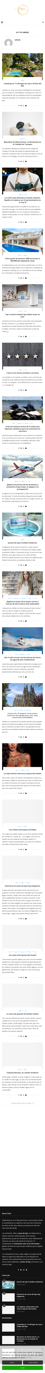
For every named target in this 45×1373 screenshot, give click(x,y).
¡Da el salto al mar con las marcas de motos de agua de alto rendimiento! (22, 658)
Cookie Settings (33, 1362)
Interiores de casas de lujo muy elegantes (22, 886)
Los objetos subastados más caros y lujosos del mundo (28, 1308)
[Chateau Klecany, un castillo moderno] (22, 1055)
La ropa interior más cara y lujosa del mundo (22, 773)
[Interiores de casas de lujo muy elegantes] (22, 869)
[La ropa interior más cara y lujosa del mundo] (22, 756)
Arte (19, 255)
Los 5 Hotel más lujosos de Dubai (22, 830)
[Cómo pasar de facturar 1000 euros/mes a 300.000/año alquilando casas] (22, 241)
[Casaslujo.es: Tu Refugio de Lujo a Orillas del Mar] (22, 66)
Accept (23, 1368)
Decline (12, 1362)
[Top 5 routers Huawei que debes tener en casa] (22, 297)
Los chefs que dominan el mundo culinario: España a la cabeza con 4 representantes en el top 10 (22, 200)
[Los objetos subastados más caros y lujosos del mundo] (8, 1310)
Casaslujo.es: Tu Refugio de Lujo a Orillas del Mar (22, 84)
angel (18, 40)
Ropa (26, 423)
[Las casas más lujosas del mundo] (22, 938)
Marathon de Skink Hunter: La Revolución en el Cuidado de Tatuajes (22, 143)
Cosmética (22, 138)
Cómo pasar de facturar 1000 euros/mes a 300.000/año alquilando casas (22, 259)
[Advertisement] (22, 1131)
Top (25, 194)
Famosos (16, 598)
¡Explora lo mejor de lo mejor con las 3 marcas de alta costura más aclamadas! (22, 602)
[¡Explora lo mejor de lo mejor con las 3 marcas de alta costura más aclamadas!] (22, 584)
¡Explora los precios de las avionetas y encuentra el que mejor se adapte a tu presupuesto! (22, 486)
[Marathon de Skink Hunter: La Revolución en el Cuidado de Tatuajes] (22, 125)
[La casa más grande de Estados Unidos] (22, 997)
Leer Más (29, 1358)
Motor (23, 481)
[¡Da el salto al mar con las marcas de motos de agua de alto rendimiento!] (22, 640)
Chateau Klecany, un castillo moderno (22, 1073)
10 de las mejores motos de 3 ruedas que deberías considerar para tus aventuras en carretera (22, 428)
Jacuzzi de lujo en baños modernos (22, 543)
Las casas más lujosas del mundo (22, 955)
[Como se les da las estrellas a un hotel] (22, 356)
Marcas (20, 423)
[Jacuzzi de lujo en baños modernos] (22, 526)
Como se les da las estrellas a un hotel (22, 373)
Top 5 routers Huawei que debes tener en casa (22, 315)
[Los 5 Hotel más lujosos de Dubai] (22, 812)
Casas (22, 80)
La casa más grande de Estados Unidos (22, 1014)
